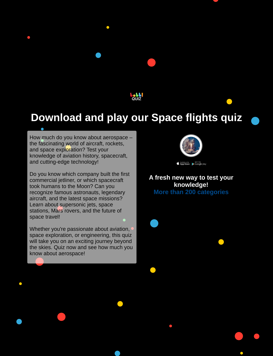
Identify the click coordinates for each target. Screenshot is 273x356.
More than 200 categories (191, 191)
